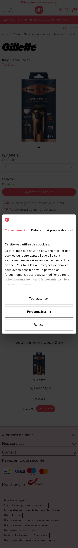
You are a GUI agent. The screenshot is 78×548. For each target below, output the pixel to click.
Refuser (39, 324)
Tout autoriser (39, 298)
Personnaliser (36, 311)
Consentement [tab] (15, 230)
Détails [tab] (36, 230)
